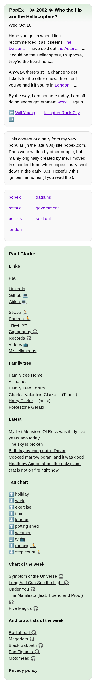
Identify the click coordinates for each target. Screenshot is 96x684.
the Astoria (67, 48)
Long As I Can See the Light (36, 582)
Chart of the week (26, 564)
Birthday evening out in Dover (37, 450)
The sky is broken (26, 444)
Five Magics (20, 608)
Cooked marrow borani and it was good (46, 457)
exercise (23, 507)
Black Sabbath (23, 645)
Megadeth (18, 639)
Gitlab (14, 301)
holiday (22, 494)
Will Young (25, 112)
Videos (15, 344)
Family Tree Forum (27, 388)
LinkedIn (17, 288)
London (62, 85)
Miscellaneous (22, 350)
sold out (43, 218)
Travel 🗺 (18, 325)
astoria (15, 208)
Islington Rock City (62, 112)
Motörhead (19, 658)
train (19, 513)
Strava (15, 312)
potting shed (27, 526)
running (22, 545)
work (62, 102)
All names (18, 381)
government (47, 208)
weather (23, 532)
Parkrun (16, 318)
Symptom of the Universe (33, 576)
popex (15, 197)
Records (17, 338)
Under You (19, 589)
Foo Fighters (21, 651)
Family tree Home (26, 375)
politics (15, 218)
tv (17, 539)
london (15, 229)
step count (25, 552)
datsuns (43, 197)
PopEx (16, 9)
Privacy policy (23, 670)
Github (15, 295)
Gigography (20, 331)
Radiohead (19, 632)
